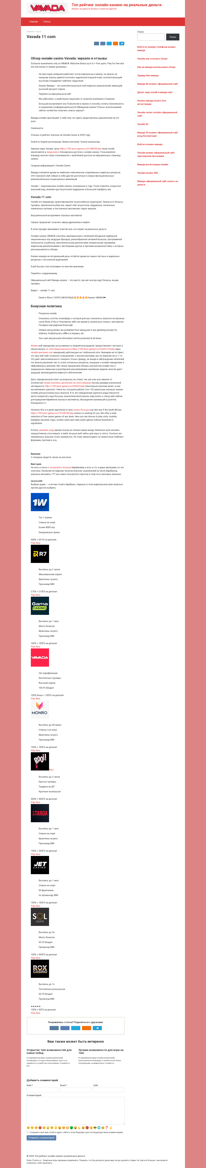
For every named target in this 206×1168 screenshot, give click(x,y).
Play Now (35, 543)
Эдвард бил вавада (147, 75)
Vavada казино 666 (147, 173)
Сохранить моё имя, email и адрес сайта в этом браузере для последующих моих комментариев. (76, 1132)
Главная (33, 21)
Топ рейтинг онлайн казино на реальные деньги (116, 5)
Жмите (34, 345)
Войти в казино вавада (149, 144)
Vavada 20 (142, 124)
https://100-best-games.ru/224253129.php (93, 349)
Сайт (95, 1085)
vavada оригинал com (42, 352)
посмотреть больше (60, 467)
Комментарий (34, 1095)
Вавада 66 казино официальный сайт (157, 84)
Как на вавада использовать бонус (156, 67)
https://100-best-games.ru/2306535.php (65, 386)
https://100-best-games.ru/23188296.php (80, 148)
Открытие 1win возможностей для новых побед (49, 1051)
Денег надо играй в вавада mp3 (154, 92)
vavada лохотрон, (52, 382)
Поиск (140, 32)
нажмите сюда (46, 430)
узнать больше (81, 409)
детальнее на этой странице (76, 382)
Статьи (46, 21)
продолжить (53, 152)
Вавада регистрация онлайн (152, 164)
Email (63, 1085)
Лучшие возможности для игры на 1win (100, 1051)
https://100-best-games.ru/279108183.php (52, 413)
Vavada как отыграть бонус (152, 58)
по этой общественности (59, 349)
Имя (30, 1085)
